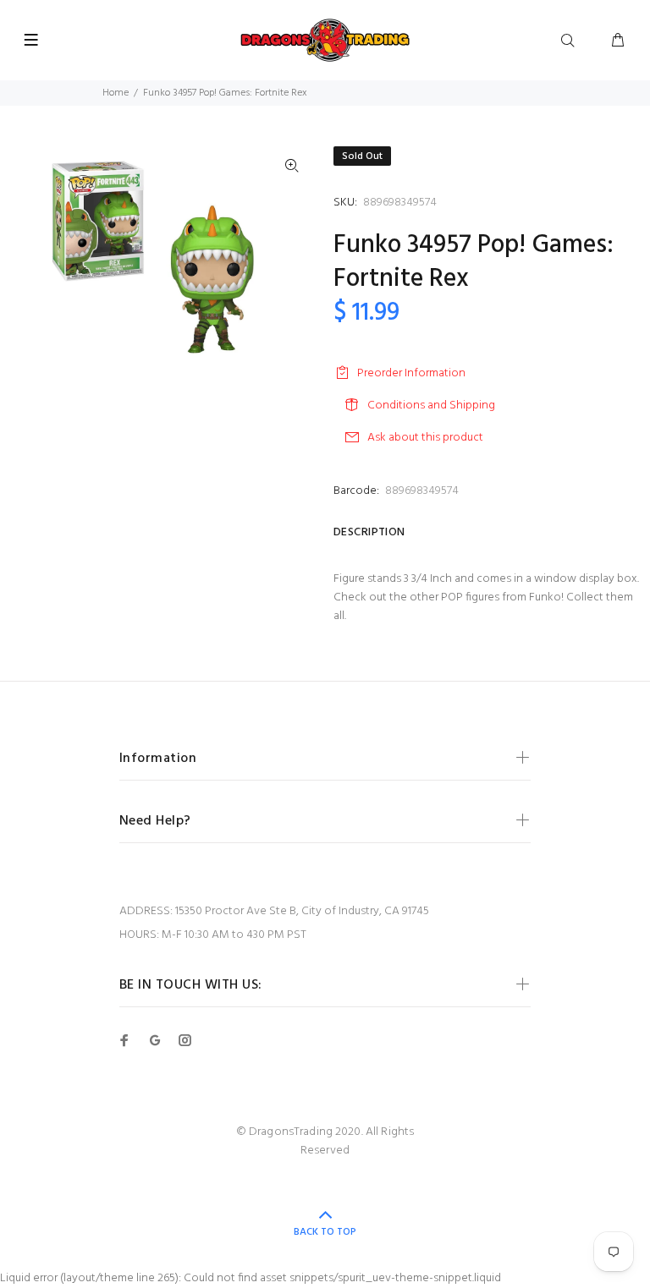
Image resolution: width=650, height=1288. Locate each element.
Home (115, 93)
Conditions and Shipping (431, 405)
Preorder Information (411, 373)
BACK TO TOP (325, 1232)
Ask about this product (425, 437)
